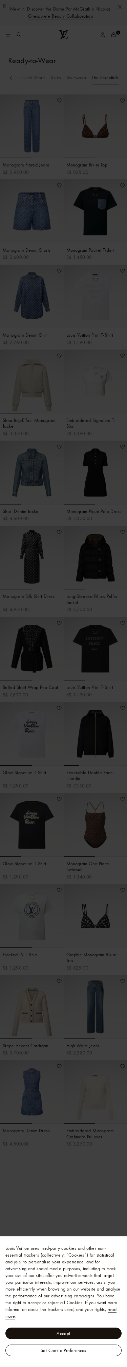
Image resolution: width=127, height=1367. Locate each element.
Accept (63, 1333)
